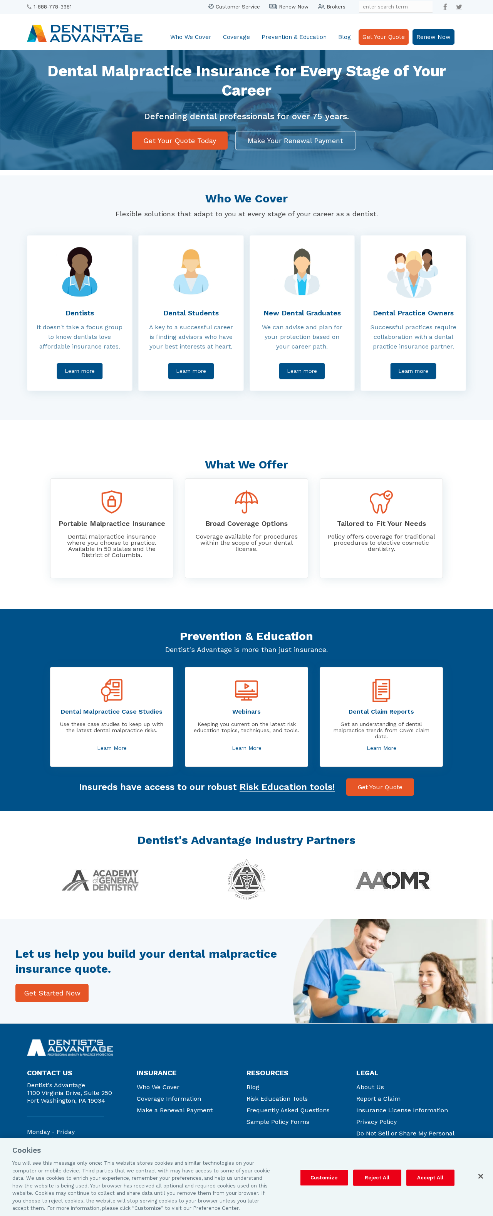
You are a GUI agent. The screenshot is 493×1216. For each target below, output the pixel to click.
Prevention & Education (294, 37)
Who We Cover (190, 37)
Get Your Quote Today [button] (179, 140)
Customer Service (238, 7)
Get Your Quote (383, 37)
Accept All (430, 1178)
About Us (370, 1087)
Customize (323, 1178)
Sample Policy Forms (277, 1121)
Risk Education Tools (277, 1098)
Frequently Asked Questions (288, 1110)
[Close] (480, 1176)
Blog (344, 37)
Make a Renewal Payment (175, 1110)
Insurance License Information (402, 1110)
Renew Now (294, 7)
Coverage (236, 37)
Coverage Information (169, 1098)
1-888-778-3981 (53, 7)
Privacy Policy (376, 1121)
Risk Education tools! (287, 786)
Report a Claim (378, 1098)
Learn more (80, 371)
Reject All (377, 1178)
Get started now (52, 993)
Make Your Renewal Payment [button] (295, 140)
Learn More (112, 748)
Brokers (336, 7)
